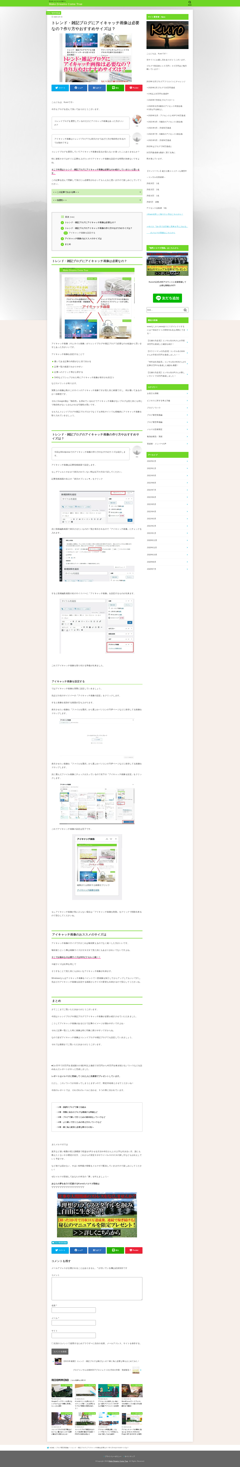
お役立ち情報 (152, 393)
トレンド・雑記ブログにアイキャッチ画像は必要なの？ (89, 222)
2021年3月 (151, 519)
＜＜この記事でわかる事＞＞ (66, 192)
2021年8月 (151, 483)
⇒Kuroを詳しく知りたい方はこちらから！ (164, 214)
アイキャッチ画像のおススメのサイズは (82, 238)
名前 (54, 1305)
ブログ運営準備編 (154, 422)
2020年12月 (152, 540)
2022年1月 (151, 468)
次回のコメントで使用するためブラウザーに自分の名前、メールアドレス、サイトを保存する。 (98, 1343)
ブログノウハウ (153, 408)
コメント (56, 1275)
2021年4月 (151, 512)
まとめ (66, 244)
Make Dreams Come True (65, 4)
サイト (55, 1331)
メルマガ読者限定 (154, 429)
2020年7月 (151, 569)
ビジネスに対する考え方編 (158, 401)
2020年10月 (152, 555)
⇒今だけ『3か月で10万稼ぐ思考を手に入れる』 (167, 227)
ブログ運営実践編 (53, 13)
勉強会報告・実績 (154, 437)
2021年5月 (151, 504)
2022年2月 (151, 461)
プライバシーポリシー (113, 1456)
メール (55, 1318)
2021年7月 (151, 490)
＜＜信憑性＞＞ (60, 200)
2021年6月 (151, 497)
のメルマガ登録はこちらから (160, 233)
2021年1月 (151, 533)
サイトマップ (130, 1456)
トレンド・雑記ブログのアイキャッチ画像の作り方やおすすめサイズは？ (97, 228)
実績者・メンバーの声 (156, 444)
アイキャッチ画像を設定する (79, 233)
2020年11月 (152, 548)
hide (72, 217)
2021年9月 (151, 476)
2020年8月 (151, 562)
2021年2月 (151, 526)
